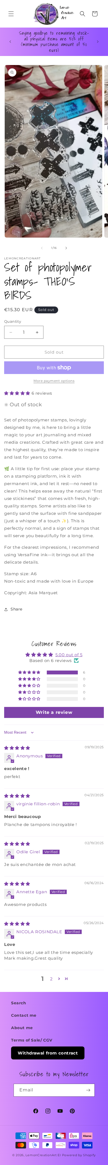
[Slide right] (66, 248)
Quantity (12, 321)
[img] (17, 747)
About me (22, 1027)
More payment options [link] (54, 381)
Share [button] (16, 609)
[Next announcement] (98, 42)
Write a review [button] (54, 712)
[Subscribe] (88, 1090)
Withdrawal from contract (48, 1053)
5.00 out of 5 (69, 654)
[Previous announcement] (10, 42)
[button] (11, 14)
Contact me (24, 1015)
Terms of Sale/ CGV (31, 1040)
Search (18, 1002)
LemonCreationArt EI (43, 1155)
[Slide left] (42, 248)
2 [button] (51, 978)
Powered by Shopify (79, 1155)
